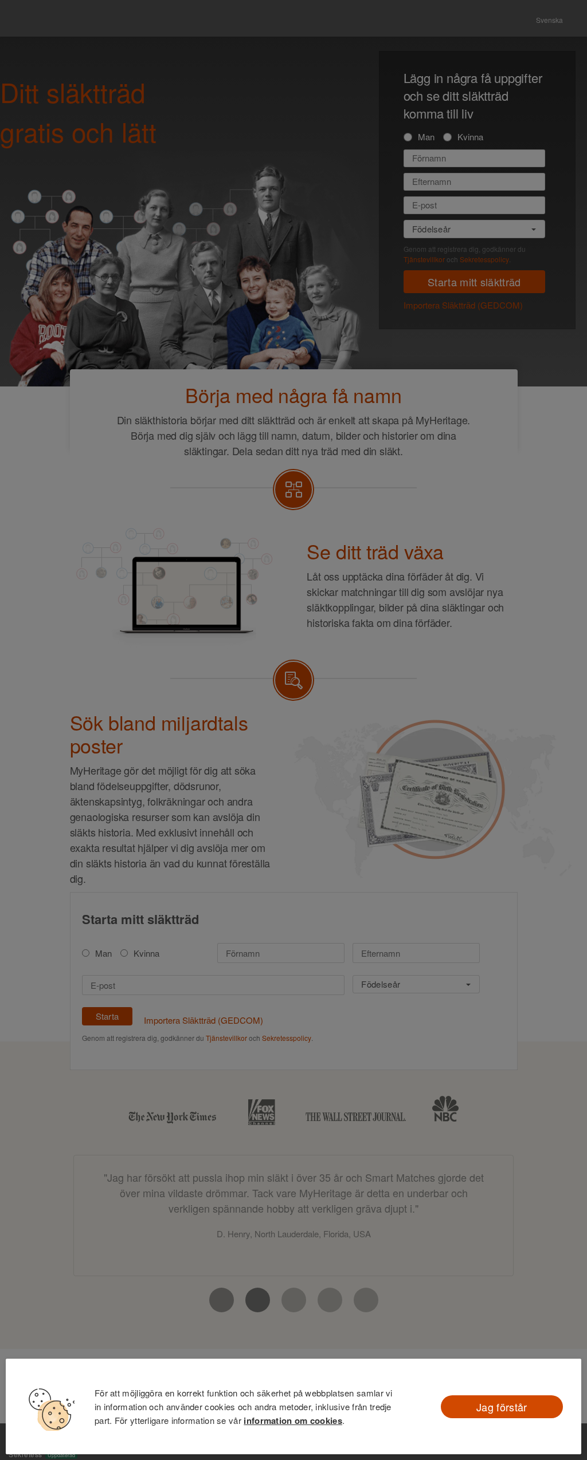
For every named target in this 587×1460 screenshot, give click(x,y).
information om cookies (293, 1420)
